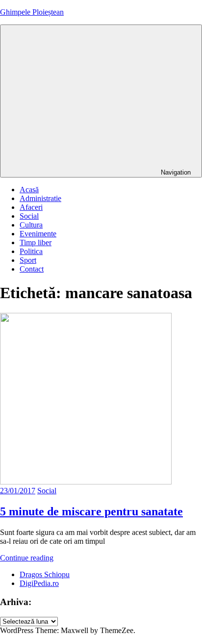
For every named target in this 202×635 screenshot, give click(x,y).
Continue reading (26, 558)
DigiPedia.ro (39, 583)
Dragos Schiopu (45, 574)
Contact (32, 269)
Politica (31, 251)
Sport (28, 260)
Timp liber (35, 242)
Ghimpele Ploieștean (32, 12)
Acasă (29, 189)
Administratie (40, 198)
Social (29, 216)
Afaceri (31, 207)
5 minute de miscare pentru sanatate (91, 511)
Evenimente (38, 233)
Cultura (31, 225)
